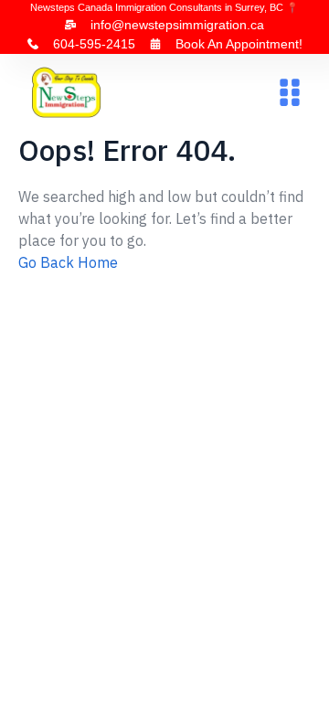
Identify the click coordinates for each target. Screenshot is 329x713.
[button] (289, 92)
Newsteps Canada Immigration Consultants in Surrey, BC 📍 (164, 7)
